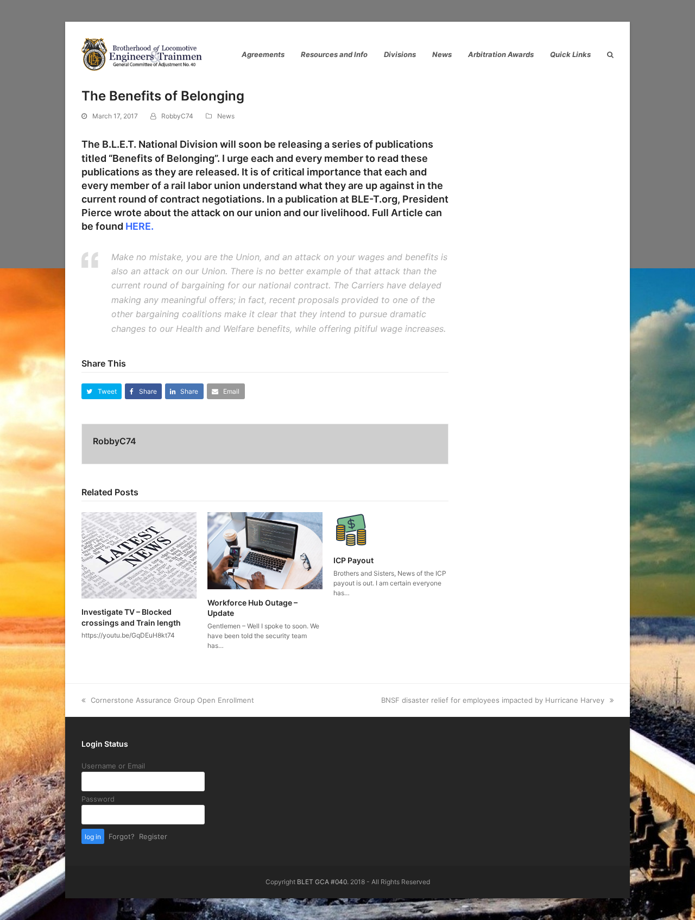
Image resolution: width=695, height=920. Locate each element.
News (226, 116)
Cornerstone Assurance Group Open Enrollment (172, 700)
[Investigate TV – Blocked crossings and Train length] (139, 554)
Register (153, 836)
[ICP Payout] (350, 529)
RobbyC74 (177, 116)
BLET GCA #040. (323, 882)
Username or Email (113, 765)
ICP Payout (353, 560)
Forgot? (122, 836)
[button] (101, 391)
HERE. (139, 226)
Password (98, 799)
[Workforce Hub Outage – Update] (265, 549)
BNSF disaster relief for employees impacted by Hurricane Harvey (492, 700)
